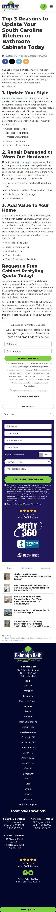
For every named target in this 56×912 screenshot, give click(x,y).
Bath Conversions (28, 721)
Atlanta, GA (28, 763)
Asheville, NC (28, 758)
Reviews (28, 794)
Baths (28, 711)
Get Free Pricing (26, 479)
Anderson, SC (28, 742)
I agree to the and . (29, 391)
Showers (28, 716)
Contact (28, 685)
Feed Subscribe (29, 396)
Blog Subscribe (28, 358)
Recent (10, 568)
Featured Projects (28, 804)
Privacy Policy (41, 391)
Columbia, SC (28, 737)
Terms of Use (27, 391)
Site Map (34, 879)
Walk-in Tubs (28, 727)
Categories (27, 568)
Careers (28, 799)
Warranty (28, 691)
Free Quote (28, 909)
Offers (28, 789)
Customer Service (28, 701)
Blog (28, 783)
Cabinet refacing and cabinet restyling (21, 98)
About (28, 778)
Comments (27, 406)
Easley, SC (28, 752)
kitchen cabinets (25, 162)
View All (28, 768)
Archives (45, 568)
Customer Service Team (17, 56)
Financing (28, 696)
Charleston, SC (28, 747)
